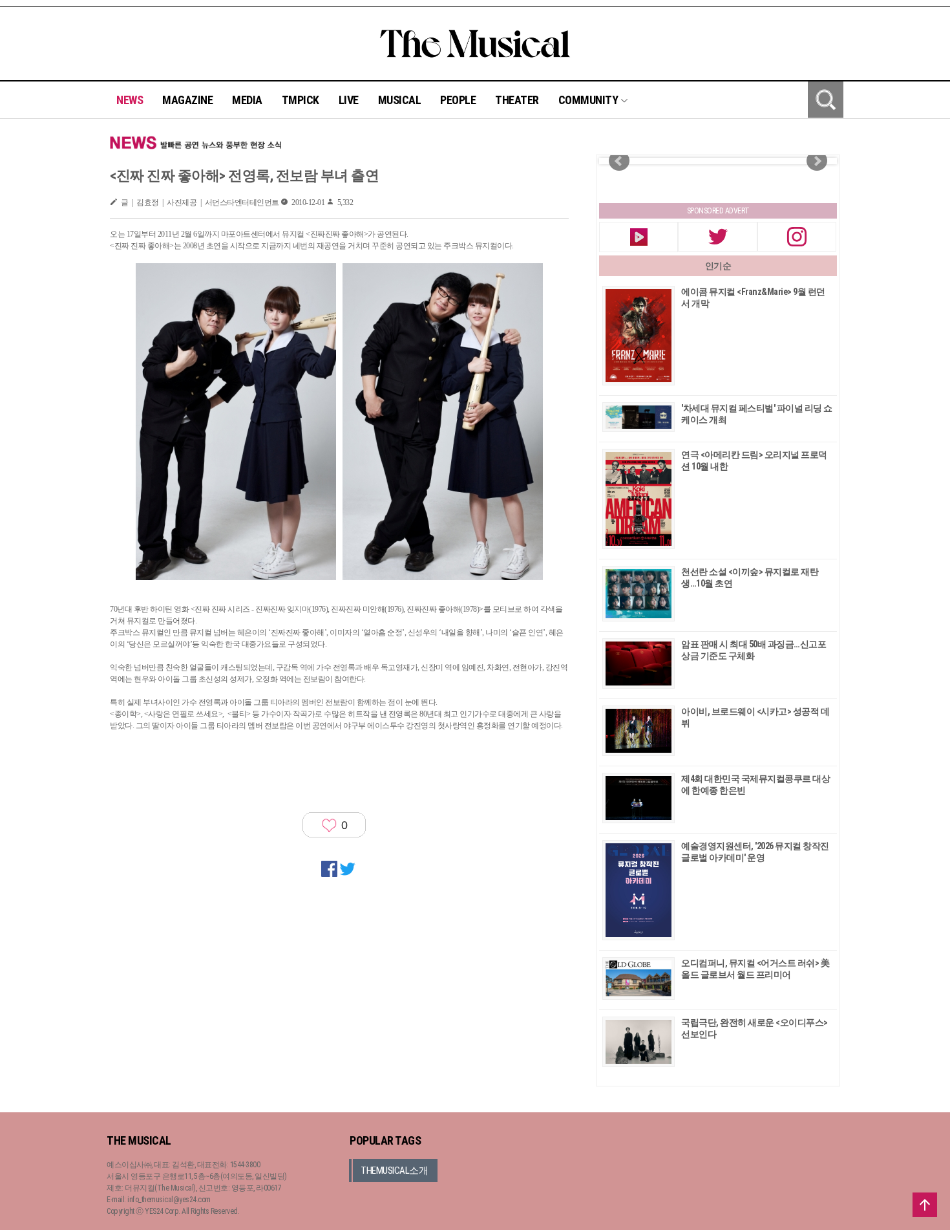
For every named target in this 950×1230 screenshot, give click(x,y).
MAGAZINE (187, 100)
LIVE (349, 100)
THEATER (517, 100)
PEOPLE (458, 100)
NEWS (129, 100)
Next (817, 161)
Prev (619, 161)
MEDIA (247, 100)
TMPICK (300, 100)
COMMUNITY (589, 100)
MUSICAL (399, 100)
